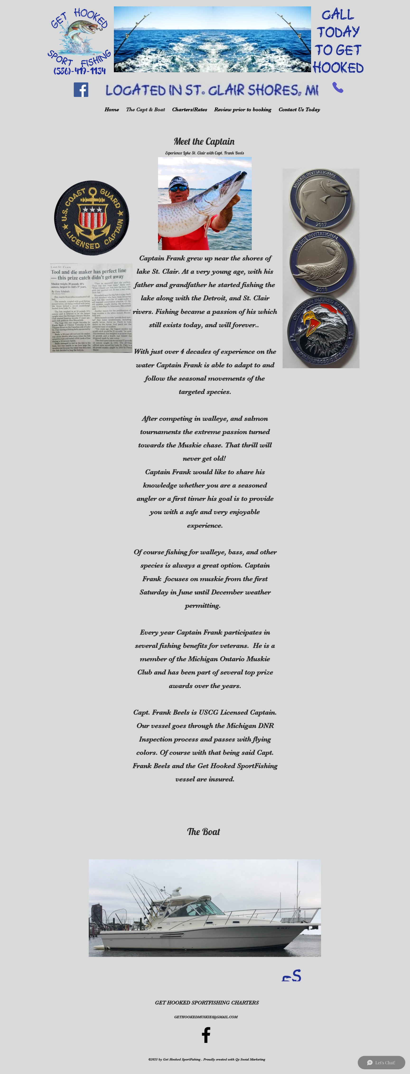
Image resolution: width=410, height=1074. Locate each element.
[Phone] (337, 87)
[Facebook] (81, 89)
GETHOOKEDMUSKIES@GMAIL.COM (206, 1017)
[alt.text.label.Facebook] (206, 1034)
